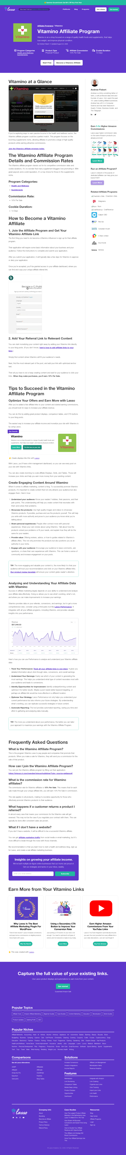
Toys (17, 1049)
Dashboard (67, 1096)
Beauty (94, 1035)
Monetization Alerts (96, 1065)
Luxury (84, 1043)
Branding (42, 1116)
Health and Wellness (20, 186)
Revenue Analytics (95, 1068)
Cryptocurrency (101, 1038)
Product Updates (18, 1020)
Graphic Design (90, 1040)
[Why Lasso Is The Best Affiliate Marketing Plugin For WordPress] (26, 908)
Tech (13, 1049)
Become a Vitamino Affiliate (68, 63)
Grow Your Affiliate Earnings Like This (74, 1139)
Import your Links (95, 1090)
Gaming (69, 1040)
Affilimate (39, 1070)
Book (106, 1035)
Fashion (30, 1040)
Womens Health (63, 1049)
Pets (35, 1046)
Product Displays (69, 1090)
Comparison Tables (70, 1084)
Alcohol (48, 1035)
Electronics (23, 1040)
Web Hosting (35, 1049)
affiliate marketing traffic (29, 837)
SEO (39, 1020)
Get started (114, 9)
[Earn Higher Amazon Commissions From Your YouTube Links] (101, 908)
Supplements (17, 190)
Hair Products (101, 1040)
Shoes (58, 1046)
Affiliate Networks (17, 1035)
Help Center (94, 1116)
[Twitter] (96, 115)
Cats (42, 1038)
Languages (71, 1043)
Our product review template (23, 572)
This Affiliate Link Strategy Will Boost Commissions (73, 1134)
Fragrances (61, 1040)
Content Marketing (74, 1014)
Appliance (63, 1035)
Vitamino (17, 436)
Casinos (37, 1038)
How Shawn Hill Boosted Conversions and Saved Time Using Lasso (75, 1123)
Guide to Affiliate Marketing (40, 9)
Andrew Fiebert (44, 44)
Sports (100, 1046)
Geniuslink (15, 1079)
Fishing (43, 1040)
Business (23, 1038)
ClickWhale (40, 1073)
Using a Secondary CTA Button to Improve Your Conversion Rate (63, 926)
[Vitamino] (67, 443)
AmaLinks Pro (16, 1073)
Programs (85, 9)
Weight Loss (52, 1049)
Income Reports (69, 1068)
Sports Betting (91, 1046)
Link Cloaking (94, 1081)
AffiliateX (14, 1070)
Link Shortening (69, 1081)
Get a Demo (101, 9)
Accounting (27, 1035)
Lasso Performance (63, 607)
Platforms (66, 9)
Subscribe (65, 874)
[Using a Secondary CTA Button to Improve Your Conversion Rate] (63, 908)
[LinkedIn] (93, 115)
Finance (37, 1040)
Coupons (80, 1038)
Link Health (93, 1093)
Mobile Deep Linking (70, 1087)
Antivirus (55, 1035)
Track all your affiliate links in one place (50, 669)
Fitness (49, 1040)
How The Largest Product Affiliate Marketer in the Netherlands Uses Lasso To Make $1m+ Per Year (75, 1115)
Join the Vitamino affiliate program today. (27, 148)
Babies (81, 1035)
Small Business (74, 1046)
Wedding (44, 1049)
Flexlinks (39, 1076)
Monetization (97, 1014)
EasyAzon (15, 1076)
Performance (94, 1096)
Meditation (97, 1043)
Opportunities (68, 1093)
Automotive (74, 1035)
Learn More (16, 447)
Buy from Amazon (100, 944)
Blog (76, 9)
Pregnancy (42, 1046)
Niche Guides (108, 1014)
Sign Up (92, 1125)
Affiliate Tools (17, 1014)
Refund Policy (43, 1128)
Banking (87, 1035)
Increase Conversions (71, 1062)
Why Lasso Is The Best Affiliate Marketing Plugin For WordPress (25, 926)
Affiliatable (40, 1067)
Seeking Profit (31, 1020)
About (41, 1113)
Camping (30, 1038)
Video (28, 1049)
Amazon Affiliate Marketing (32, 1014)
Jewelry (59, 1043)
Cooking (72, 1038)
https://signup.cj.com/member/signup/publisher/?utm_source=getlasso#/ (41, 773)
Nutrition (14, 1046)
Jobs (65, 1043)
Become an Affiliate (45, 1119)
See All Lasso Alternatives (21, 1062)
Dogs (108, 1038)
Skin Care (64, 1046)
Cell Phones (49, 1038)
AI (38, 1035)
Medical (90, 1043)
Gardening (76, 1040)
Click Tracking (94, 1087)
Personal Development (26, 1046)
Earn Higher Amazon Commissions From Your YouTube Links (100, 926)
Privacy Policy (43, 1122)
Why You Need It (25, 944)
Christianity (58, 1038)
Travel (23, 1049)
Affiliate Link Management (98, 1062)
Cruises (92, 1038)
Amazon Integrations (71, 1065)
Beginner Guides (49, 1014)
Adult (34, 1035)
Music (104, 1043)
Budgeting (15, 1038)
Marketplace (68, 1078)
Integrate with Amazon (97, 1078)
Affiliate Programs (95, 1119)
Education (86, 1014)
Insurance (53, 1043)
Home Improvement (42, 1043)
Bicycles (100, 1035)
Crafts (86, 1038)
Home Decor (30, 1043)
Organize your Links (96, 1084)
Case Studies (61, 1014)
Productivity (50, 1046)
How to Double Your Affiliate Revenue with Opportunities (73, 1129)
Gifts (82, 1040)
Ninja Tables (40, 1079)
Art (68, 1035)
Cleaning (66, 1038)
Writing (71, 1049)
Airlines (42, 1035)
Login (92, 1122)
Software (83, 1046)
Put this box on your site (32, 447)
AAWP (14, 1067)
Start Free (47, 63)
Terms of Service (44, 1125)
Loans (79, 1043)
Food (55, 1040)
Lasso (36, 458)
